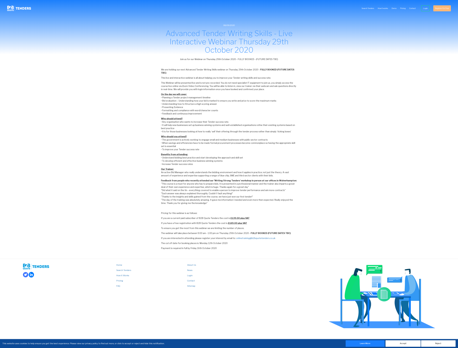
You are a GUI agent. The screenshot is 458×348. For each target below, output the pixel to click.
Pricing (403, 8)
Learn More (365, 343)
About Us (191, 265)
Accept (403, 343)
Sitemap (191, 286)
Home (119, 265)
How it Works (122, 275)
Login (425, 8)
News (190, 270)
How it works (383, 8)
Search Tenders (368, 8)
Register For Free (442, 8)
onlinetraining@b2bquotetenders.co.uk (255, 238)
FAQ (118, 286)
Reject (438, 343)
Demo (394, 8)
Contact (412, 8)
